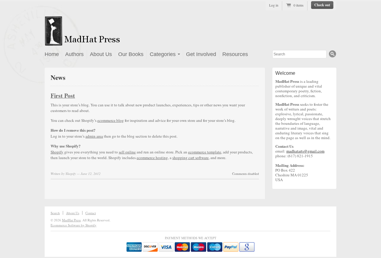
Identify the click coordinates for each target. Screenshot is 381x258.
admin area (94, 136)
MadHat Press (71, 220)
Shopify (57, 152)
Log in (273, 5)
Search (55, 213)
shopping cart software (190, 157)
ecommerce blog (110, 120)
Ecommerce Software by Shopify (73, 225)
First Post (63, 95)
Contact (90, 213)
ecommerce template (204, 152)
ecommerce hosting (152, 157)
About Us (101, 54)
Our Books (130, 54)
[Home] (100, 42)
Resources (235, 54)
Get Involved (201, 54)
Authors (74, 54)
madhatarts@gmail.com (305, 151)
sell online (127, 152)
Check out (322, 4)
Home (52, 54)
